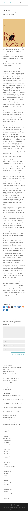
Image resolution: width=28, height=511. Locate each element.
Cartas (5, 464)
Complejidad (7, 440)
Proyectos (6, 491)
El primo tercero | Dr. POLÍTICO (10, 411)
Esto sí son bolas (7, 385)
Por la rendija (7, 434)
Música (5, 453)
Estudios (6, 473)
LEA (22, 13)
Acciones (6, 457)
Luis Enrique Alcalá (9, 13)
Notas (5, 484)
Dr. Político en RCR (8, 466)
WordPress (15, 509)
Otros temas (6, 438)
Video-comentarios (8, 496)
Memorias (6, 482)
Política (4, 14)
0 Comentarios (10, 14)
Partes (5, 431)
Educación (6, 444)
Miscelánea (5, 430)
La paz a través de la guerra (9, 382)
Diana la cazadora (12, 417)
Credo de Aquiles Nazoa (8, 371)
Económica (6, 469)
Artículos (6, 462)
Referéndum (7, 493)
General (5, 478)
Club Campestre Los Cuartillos (10, 373)
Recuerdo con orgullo (16, 424)
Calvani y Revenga (7, 389)
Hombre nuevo (6, 387)
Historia (5, 449)
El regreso (15, 419)
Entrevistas (6, 471)
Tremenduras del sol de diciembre (11, 413)
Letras (5, 451)
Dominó (6, 442)
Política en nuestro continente (10, 380)
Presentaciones (7, 489)
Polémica (6, 487)
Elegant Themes (14, 507)
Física (5, 447)
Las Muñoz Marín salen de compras (11, 378)
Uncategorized (6, 498)
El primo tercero (6, 376)
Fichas (5, 475)
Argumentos (7, 460)
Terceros (6, 436)
